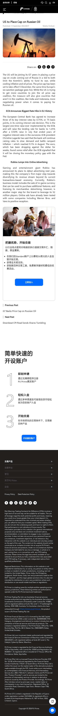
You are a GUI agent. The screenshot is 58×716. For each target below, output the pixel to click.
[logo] (30, 9)
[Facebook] (39, 67)
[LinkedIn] (44, 67)
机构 (15, 3)
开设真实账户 (29, 438)
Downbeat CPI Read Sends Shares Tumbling (24, 322)
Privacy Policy (10, 494)
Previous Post (11, 305)
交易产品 (9, 461)
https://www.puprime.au (30, 609)
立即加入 (29, 282)
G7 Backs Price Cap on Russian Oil (19, 310)
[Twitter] (48, 67)
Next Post (9, 316)
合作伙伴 (6, 3)
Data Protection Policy (26, 494)
